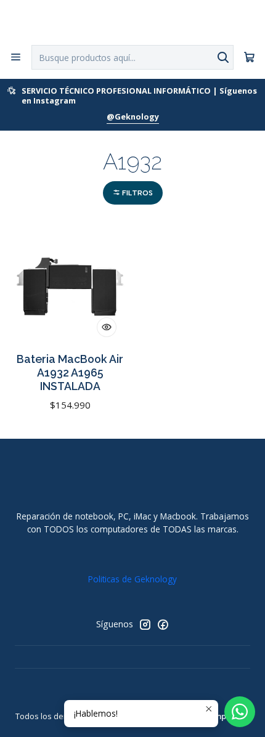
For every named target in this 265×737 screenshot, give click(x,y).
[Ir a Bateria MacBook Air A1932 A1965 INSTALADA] (70, 287)
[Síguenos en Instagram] (145, 624)
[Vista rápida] (106, 327)
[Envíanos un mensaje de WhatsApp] (239, 711)
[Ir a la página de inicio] (132, 21)
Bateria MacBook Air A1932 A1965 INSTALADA (70, 372)
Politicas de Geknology (132, 579)
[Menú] (15, 57)
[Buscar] (223, 57)
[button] (133, 193)
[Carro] (249, 57)
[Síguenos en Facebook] (163, 624)
